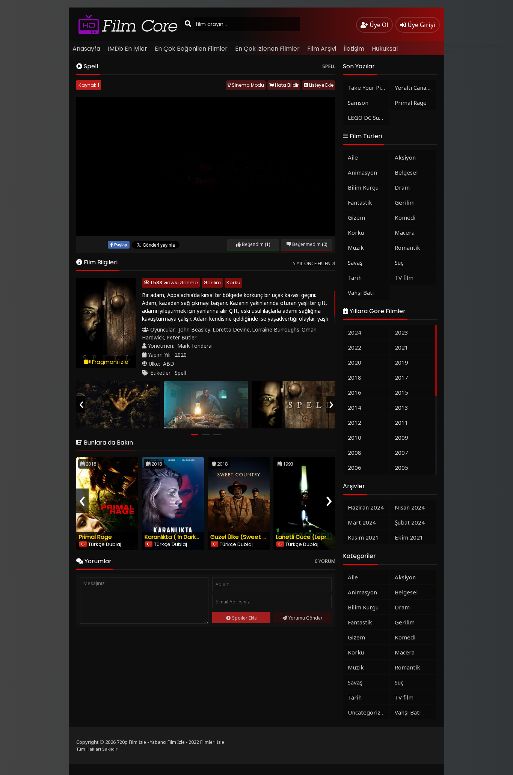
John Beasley (194, 329)
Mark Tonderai (195, 345)
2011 (401, 422)
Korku (233, 282)
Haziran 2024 (366, 507)
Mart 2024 (362, 522)
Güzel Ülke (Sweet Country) (249, 537)
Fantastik (360, 202)
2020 (181, 354)
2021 (401, 347)
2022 (354, 347)
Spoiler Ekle (244, 618)
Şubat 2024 (410, 522)
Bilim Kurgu (363, 187)
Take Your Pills (367, 87)
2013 (401, 407)
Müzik (356, 247)
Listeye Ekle (320, 85)
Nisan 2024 (410, 507)
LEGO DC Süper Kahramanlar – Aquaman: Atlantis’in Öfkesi (368, 117)
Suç (399, 262)
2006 (354, 467)
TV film (404, 277)
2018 (354, 377)
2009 (401, 437)
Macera (405, 232)
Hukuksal (385, 48)
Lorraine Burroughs (275, 329)
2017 (401, 377)
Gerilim (212, 282)
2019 (401, 362)
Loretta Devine (231, 329)
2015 (401, 392)
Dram (402, 187)
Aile (353, 157)
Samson (358, 102)
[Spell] (118, 404)
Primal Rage (95, 537)
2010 (354, 437)
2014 (354, 407)
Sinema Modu (247, 85)
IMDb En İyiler (127, 48)
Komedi (405, 217)
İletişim (354, 48)
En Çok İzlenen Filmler (267, 48)
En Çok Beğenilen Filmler (191, 48)
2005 (401, 467)
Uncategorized (367, 712)
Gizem (356, 217)
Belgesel (406, 172)
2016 (354, 392)
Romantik (407, 247)
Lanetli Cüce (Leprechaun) (313, 537)
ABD (168, 363)
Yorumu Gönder (305, 618)
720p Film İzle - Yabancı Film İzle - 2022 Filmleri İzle (170, 742)
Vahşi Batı (361, 292)
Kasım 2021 (363, 537)
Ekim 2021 (409, 537)
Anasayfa (86, 48)
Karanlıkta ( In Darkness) (178, 537)
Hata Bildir (286, 85)
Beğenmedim (306, 244)
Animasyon (362, 172)
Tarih (355, 277)
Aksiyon (405, 157)
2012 (354, 422)
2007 (401, 452)
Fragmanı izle (109, 362)
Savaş (355, 262)
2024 (354, 332)
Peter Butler (181, 337)
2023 (401, 332)
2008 (354, 452)
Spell (180, 372)
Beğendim (252, 244)
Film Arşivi (321, 48)
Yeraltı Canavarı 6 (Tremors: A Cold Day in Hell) (415, 87)
